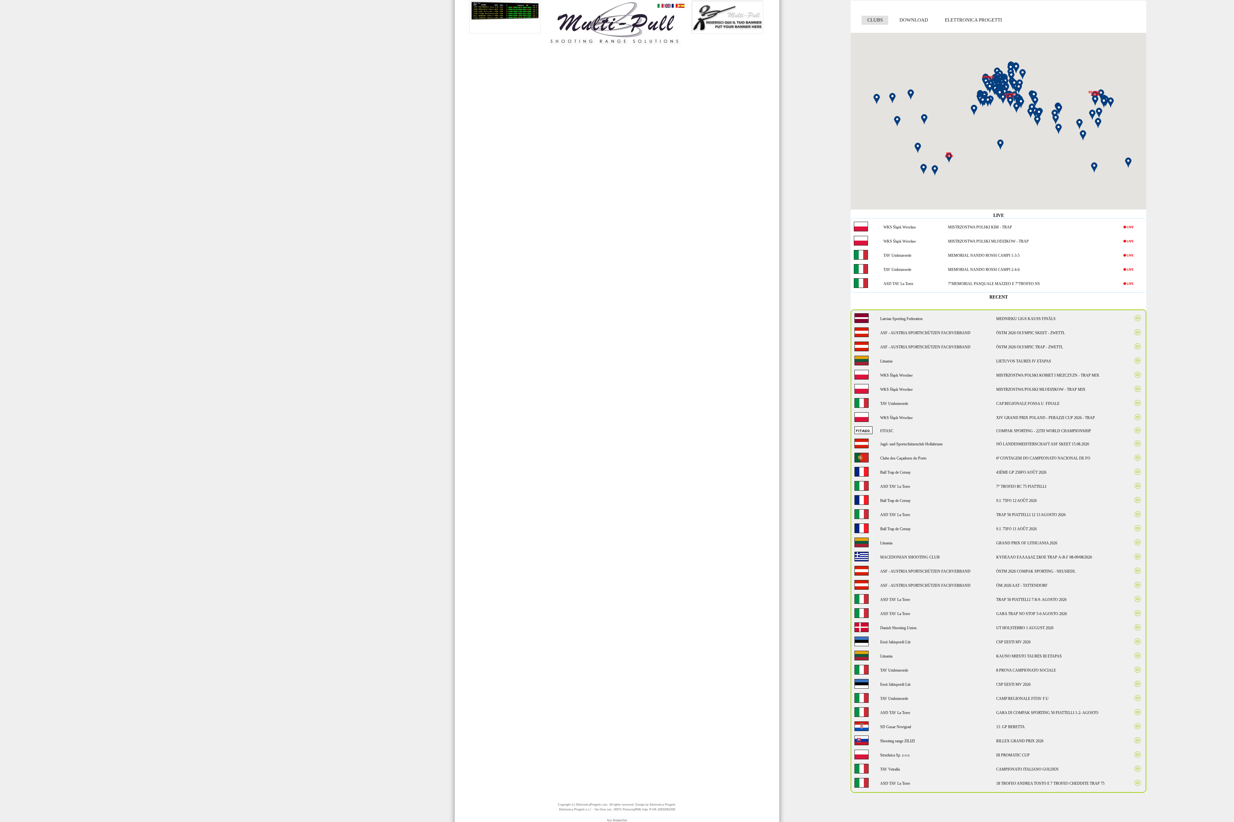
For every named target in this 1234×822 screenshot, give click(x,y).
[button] (1039, 114)
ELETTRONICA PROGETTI (973, 19)
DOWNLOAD (913, 19)
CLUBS (875, 19)
